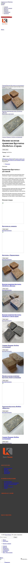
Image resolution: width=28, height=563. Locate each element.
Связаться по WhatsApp (7, 2)
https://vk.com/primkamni (7, 521)
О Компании (7, 472)
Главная (4, 85)
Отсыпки (6, 485)
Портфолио (7, 473)
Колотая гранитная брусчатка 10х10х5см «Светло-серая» (11, 315)
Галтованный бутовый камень (11, 482)
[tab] (15, 164)
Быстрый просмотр (7, 230)
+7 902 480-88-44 (5, 500)
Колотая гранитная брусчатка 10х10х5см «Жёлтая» (11, 285)
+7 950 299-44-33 (5, 499)
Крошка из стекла (8, 486)
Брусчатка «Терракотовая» (10, 255)
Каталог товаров (8, 468)
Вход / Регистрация (7, 552)
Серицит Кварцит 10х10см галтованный (10, 346)
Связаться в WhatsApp (6, 17)
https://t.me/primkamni (6, 526)
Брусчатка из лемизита (9, 226)
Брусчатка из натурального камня (16, 160)
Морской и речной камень (10, 484)
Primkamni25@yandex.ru (7, 506)
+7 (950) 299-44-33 (5, 0)
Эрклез (5, 488)
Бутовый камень (8, 481)
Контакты (6, 470)
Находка (8, 85)
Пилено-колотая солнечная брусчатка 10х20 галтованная (11, 376)
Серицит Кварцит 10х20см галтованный (12, 137)
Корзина (6, 469)
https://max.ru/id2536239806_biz (8, 531)
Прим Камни (8, 534)
